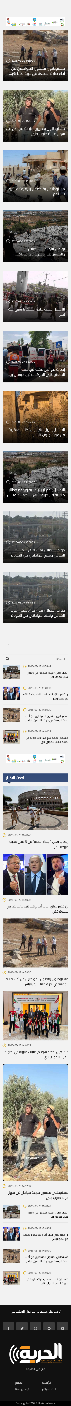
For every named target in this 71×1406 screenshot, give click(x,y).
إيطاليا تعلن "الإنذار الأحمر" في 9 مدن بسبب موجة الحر (47, 675)
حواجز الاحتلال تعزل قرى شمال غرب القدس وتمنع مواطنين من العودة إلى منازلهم (38, 552)
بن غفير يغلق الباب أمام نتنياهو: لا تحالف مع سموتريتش (45, 696)
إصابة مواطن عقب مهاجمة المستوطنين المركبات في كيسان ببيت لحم (36, 372)
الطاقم (19, 1382)
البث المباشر (49, 1389)
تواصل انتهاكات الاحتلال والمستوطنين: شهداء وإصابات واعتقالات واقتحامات (41, 251)
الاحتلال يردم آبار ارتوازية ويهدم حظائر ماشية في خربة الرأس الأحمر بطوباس (36, 492)
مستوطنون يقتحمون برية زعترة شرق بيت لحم (36, 191)
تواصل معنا (22, 1389)
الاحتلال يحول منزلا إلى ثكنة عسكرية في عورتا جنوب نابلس (37, 432)
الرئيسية (46, 1382)
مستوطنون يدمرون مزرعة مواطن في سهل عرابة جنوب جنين (35, 131)
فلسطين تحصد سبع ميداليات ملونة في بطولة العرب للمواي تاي (47, 740)
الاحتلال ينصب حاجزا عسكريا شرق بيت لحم (36, 312)
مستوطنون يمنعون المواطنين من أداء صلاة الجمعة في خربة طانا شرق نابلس (37, 71)
